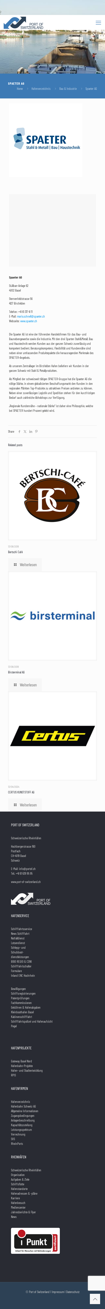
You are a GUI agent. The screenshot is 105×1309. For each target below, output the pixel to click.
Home (20, 89)
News (14, 1217)
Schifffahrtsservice (21, 929)
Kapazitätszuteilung (21, 1125)
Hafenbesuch (18, 1203)
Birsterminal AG (16, 672)
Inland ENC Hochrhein (23, 975)
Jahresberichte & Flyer (23, 1212)
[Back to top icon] (95, 1299)
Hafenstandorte (19, 1189)
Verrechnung (18, 1134)
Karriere (15, 1198)
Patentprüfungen (20, 998)
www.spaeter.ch (28, 321)
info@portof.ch (27, 869)
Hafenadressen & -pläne (24, 1193)
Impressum (58, 1292)
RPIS (13, 1075)
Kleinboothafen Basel (22, 1012)
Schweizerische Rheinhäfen (26, 1170)
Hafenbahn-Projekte (22, 1066)
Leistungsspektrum (21, 1130)
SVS (13, 1139)
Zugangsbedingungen (22, 1116)
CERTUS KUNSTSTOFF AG (21, 792)
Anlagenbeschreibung (22, 1120)
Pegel (14, 1026)
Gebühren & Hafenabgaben (26, 1007)
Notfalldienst (17, 938)
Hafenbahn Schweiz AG (23, 1106)
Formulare (16, 971)
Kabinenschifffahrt (21, 1017)
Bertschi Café (15, 552)
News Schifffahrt (20, 933)
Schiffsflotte (17, 1184)
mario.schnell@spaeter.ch (31, 316)
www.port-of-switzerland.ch (26, 882)
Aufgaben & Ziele (20, 1179)
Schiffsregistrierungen (23, 993)
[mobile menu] (98, 22)
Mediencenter (18, 1207)
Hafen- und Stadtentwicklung (26, 1070)
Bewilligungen (18, 989)
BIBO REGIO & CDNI (21, 961)
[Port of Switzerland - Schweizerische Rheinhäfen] (23, 22)
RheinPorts (17, 1144)
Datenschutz (73, 1292)
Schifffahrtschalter (21, 966)
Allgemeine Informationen (24, 1111)
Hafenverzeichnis (41, 89)
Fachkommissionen (21, 1003)
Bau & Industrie (68, 89)
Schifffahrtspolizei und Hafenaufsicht (31, 1021)
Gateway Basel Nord (21, 1061)
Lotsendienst (18, 943)
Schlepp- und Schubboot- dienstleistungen (20, 952)
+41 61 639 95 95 (24, 873)
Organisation (18, 1175)
